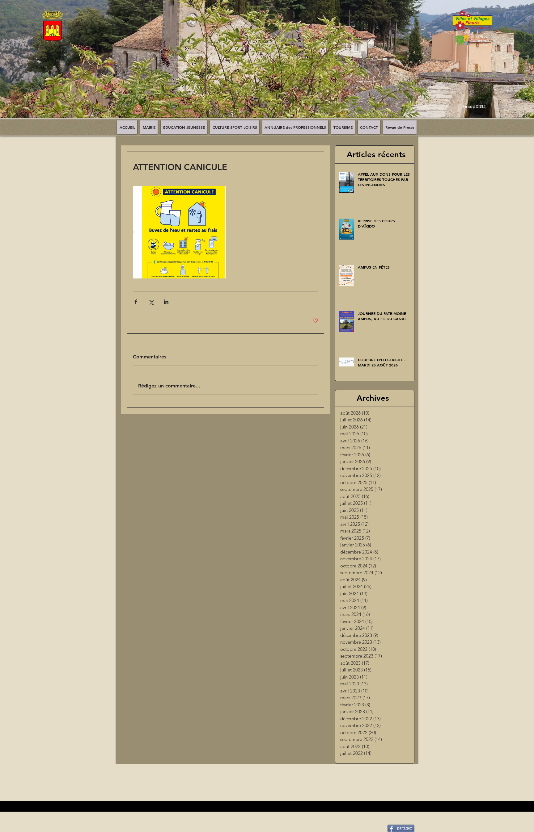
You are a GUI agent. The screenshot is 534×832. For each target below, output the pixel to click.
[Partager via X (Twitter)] (151, 302)
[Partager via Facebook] (136, 302)
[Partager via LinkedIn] (166, 302)
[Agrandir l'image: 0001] (179, 232)
